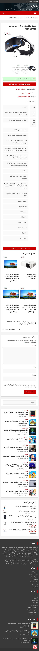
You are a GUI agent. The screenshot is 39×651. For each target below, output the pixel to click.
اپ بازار (26, 419)
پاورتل (34, 6)
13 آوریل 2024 (24, 417)
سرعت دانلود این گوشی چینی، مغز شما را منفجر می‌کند (15, 483)
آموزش (36, 595)
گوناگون (36, 587)
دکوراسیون (35, 584)
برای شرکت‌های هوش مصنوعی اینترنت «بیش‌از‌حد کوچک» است (16, 431)
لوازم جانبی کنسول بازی (24, 96)
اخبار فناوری (25, 410)
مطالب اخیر (32, 619)
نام (35, 367)
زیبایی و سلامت (33, 574)
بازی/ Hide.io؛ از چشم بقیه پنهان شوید (15, 439)
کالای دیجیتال (32, 612)
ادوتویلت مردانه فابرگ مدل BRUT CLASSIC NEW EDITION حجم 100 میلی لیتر (20, 323)
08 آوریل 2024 (24, 469)
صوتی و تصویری (26, 93)
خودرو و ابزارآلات (31, 610)
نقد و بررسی (34, 605)
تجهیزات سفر (34, 577)
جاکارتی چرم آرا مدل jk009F (12, 330)
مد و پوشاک (34, 572)
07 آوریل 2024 (24, 486)
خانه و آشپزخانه (33, 582)
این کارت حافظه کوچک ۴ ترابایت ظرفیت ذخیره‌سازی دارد (15, 413)
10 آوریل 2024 (24, 434)
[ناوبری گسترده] (35, 13)
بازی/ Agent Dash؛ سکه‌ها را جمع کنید (15, 456)
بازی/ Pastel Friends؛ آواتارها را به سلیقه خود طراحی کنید (17, 492)
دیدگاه (34, 346)
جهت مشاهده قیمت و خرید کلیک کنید (19, 84)
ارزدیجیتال (35, 603)
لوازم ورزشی (34, 579)
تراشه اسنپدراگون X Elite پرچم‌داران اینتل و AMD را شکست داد (16, 466)
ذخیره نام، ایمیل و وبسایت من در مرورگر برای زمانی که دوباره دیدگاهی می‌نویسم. (20, 386)
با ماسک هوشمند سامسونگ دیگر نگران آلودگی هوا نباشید (16, 448)
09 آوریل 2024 (24, 452)
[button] (5, 34)
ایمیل (34, 375)
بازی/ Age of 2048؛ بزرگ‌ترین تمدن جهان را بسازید (16, 422)
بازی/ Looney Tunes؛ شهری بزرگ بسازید (17, 474)
